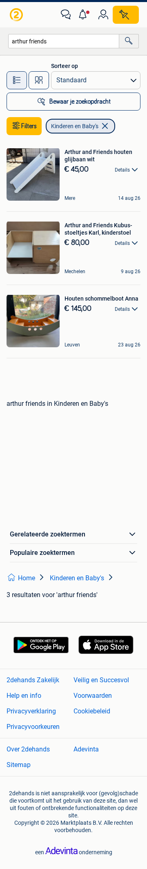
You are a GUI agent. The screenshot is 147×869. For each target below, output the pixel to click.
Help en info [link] (24, 695)
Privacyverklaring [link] (31, 711)
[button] (84, 15)
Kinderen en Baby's (74, 126)
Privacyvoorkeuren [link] (33, 727)
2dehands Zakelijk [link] (33, 680)
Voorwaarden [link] (93, 695)
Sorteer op (64, 66)
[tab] (17, 80)
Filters (29, 126)
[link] (17, 15)
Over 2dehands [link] (28, 749)
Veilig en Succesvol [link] (101, 680)
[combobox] (63, 41)
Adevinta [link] (86, 749)
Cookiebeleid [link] (92, 711)
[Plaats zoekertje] (126, 15)
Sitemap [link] (19, 765)
